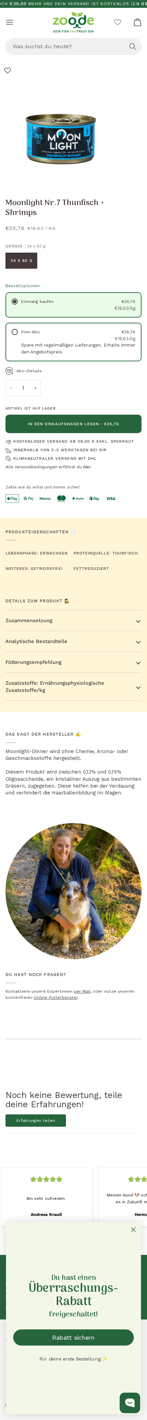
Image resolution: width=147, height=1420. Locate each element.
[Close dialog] (133, 1229)
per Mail (82, 991)
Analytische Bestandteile (36, 641)
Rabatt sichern (73, 1337)
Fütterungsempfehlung (33, 662)
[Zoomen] (13, 175)
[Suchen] (132, 46)
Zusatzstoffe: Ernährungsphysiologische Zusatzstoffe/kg (54, 686)
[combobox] (73, 46)
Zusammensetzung (28, 620)
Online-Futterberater (56, 997)
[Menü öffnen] (15, 22)
